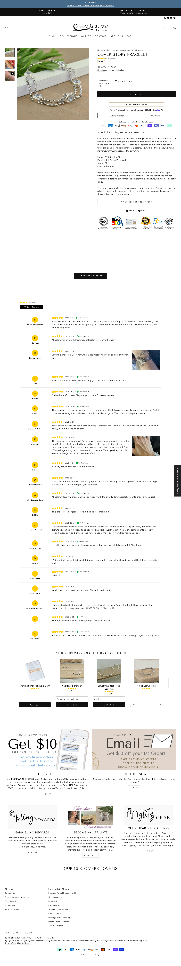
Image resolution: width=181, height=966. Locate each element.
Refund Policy (54, 905)
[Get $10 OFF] (47, 749)
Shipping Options (55, 897)
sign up (47, 794)
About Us (116, 36)
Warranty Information (137, 202)
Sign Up (134, 787)
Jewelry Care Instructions (59, 909)
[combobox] (72, 698)
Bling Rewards (11, 901)
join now (32, 852)
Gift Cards (53, 901)
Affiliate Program (56, 925)
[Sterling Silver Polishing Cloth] (35, 671)
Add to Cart (35, 705)
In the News (10, 905)
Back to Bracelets (92, 276)
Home (100, 50)
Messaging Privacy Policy (59, 917)
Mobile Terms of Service (58, 921)
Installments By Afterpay (59, 889)
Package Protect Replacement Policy (64, 893)
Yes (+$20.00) (128, 81)
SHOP (52, 36)
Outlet (86, 36)
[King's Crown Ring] (146, 671)
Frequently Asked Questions (17, 897)
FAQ (129, 36)
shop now (148, 851)
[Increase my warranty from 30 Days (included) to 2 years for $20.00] (101, 86)
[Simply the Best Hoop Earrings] (109, 671)
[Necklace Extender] (72, 671)
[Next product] (166, 683)
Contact (101, 36)
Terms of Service (12, 909)
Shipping (101, 70)
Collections (68, 36)
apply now (90, 855)
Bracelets (119, 50)
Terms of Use (62, 788)
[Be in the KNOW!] (134, 749)
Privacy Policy (78, 788)
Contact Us (10, 893)
